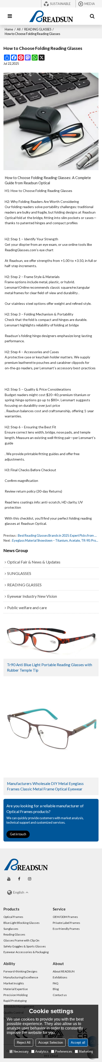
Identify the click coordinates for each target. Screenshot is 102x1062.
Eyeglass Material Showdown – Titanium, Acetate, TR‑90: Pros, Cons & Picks (55, 540)
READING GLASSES (37, 29)
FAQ (55, 983)
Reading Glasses (14, 934)
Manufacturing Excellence (20, 977)
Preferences (63, 1051)
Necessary (21, 1051)
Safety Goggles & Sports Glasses (24, 946)
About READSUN (64, 971)
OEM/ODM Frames (65, 917)
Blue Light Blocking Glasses (21, 923)
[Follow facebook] (19, 879)
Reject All (23, 1042)
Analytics (42, 1051)
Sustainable (60, 4)
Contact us (60, 995)
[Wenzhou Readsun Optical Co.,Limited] (51, 16)
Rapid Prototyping (14, 1000)
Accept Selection (50, 1042)
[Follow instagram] (29, 879)
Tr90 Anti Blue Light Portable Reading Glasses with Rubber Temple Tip (49, 667)
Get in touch (18, 834)
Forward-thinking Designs (20, 971)
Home (9, 29)
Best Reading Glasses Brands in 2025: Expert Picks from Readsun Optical (58, 535)
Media (89, 4)
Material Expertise (15, 989)
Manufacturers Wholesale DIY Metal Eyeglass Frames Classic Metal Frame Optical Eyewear (45, 786)
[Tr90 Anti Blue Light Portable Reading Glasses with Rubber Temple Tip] (51, 639)
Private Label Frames (66, 923)
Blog (56, 989)
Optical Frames (13, 917)
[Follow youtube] (9, 879)
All (19, 29)
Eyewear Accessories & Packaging (26, 952)
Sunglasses (10, 929)
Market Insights (13, 983)
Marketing (86, 1051)
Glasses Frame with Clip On (21, 940)
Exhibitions (60, 977)
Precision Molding (15, 995)
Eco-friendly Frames (66, 929)
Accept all (78, 1042)
